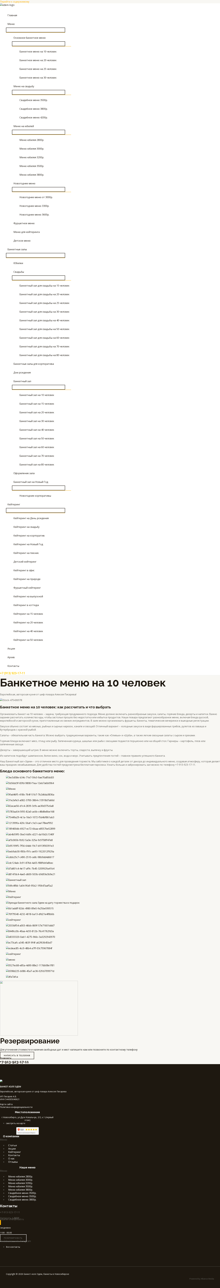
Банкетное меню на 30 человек (38, 77)
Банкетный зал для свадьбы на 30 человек (44, 311)
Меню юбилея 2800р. (31, 140)
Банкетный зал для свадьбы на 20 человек (44, 294)
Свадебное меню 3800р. (33, 108)
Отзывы (13, 1161)
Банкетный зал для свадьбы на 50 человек (44, 329)
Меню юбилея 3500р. (31, 166)
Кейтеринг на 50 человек (28, 640)
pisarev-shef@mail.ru (12, 1219)
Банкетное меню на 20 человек (38, 60)
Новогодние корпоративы (35, 495)
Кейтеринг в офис (23, 570)
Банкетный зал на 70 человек (36, 456)
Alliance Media (207, 1278)
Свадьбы (18, 271)
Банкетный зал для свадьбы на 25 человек (44, 303)
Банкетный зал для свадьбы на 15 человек (44, 285)
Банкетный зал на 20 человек (36, 412)
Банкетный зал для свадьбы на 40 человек (44, 320)
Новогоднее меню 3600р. (34, 214)
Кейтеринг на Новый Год (28, 544)
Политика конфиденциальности (16, 1107)
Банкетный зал (22, 381)
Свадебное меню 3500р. (33, 100)
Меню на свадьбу (23, 86)
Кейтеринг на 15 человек (28, 613)
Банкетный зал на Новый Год (30, 482)
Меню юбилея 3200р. (31, 157)
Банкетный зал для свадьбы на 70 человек (44, 346)
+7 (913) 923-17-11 (12, 673)
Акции (11, 648)
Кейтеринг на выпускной (28, 596)
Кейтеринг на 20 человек (28, 622)
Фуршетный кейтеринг (27, 587)
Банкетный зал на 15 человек (36, 403)
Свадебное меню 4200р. (33, 117)
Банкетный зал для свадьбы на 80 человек (44, 355)
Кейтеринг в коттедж (26, 605)
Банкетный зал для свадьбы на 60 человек (44, 337)
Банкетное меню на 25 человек (38, 69)
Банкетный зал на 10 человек (36, 395)
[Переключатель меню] (35, 30)
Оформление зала (24, 473)
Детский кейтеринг (24, 561)
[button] (5, 8)
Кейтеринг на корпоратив (29, 535)
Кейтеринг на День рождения (31, 518)
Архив (11, 657)
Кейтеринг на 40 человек (28, 631)
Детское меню (22, 240)
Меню (11, 24)
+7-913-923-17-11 (14, 1062)
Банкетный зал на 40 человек (36, 429)
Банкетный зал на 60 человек (36, 447)
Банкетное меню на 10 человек (38, 51)
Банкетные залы (17, 249)
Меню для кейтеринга (26, 232)
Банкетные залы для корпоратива (33, 363)
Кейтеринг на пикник (26, 553)
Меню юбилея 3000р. (31, 148)
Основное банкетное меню (29, 37)
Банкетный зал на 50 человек (36, 438)
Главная (12, 15)
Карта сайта (6, 1104)
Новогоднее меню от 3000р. (36, 197)
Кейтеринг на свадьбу (26, 527)
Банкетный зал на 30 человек (36, 421)
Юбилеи (18, 263)
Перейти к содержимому (14, 1)
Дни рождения (22, 372)
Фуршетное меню (24, 223)
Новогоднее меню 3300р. (34, 206)
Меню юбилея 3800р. (31, 174)
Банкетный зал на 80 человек (36, 464)
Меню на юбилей (23, 126)
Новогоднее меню (24, 183)
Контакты (13, 666)
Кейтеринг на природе (26, 579)
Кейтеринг (13, 504)
